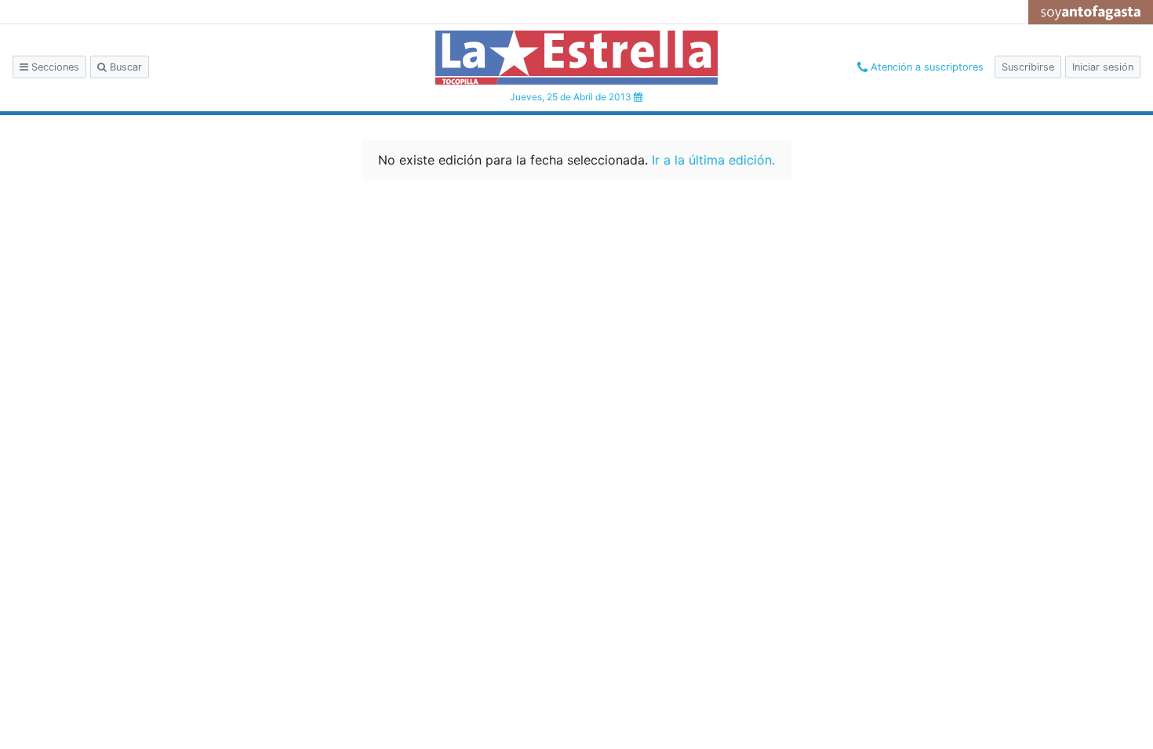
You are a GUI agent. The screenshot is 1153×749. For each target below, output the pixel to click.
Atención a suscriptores (925, 67)
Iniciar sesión (1102, 67)
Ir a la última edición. (713, 160)
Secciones (53, 67)
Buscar (124, 67)
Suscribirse (1028, 67)
